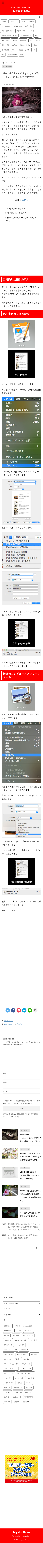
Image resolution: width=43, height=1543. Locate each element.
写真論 (14, 40)
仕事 (36, 35)
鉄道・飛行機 (12, 54)
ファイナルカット (11, 1364)
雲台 (26, 1402)
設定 (16, 1402)
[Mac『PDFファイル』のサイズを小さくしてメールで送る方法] (24, 1010)
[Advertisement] (21, 251)
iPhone (28, 1331)
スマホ (34, 1354)
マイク (7, 1378)
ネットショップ (26, 35)
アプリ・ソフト (22, 31)
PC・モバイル (6, 26)
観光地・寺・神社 (24, 50)
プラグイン (26, 1368)
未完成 (14, 45)
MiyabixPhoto (21, 10)
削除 (29, 1383)
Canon (8, 1331)
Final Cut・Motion (28, 21)
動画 (7, 1387)
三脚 (19, 1383)
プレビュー (19, 1024)
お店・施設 (28, 26)
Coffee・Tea (14, 21)
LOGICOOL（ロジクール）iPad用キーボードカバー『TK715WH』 (30, 1175)
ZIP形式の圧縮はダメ (16, 208)
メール (5, 1082)
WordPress (18, 26)
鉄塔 (3, 54)
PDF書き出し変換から (16, 213)
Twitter (7, 1340)
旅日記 (38, 40)
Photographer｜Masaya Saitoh (21, 1536)
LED (6, 1335)
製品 (13, 50)
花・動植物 (5, 50)
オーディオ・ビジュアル (9, 35)
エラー (24, 1349)
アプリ (33, 1340)
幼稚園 (18, 1392)
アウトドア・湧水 (7, 31)
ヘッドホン (9, 1373)
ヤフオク (30, 1378)
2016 (7, 1326)
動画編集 (18, 1387)
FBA (18, 1331)
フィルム (26, 1364)
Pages (10, 1024)
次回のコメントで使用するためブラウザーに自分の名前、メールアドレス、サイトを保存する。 (21, 1102)
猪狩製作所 (29, 1397)
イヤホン (20, 1345)
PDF (14, 1024)
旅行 (7, 1397)
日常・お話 (5, 45)
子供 (7, 1392)
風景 (21, 54)
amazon (27, 1326)
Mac (5, 1024)
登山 (35, 45)
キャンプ (8, 1354)
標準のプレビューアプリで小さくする (21, 219)
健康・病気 (5, 40)
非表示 (25, 200)
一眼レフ (8, 1383)
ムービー (19, 1378)
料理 (31, 40)
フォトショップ (10, 1368)
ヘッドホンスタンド (26, 1373)
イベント (33, 31)
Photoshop (28, 1335)
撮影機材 (23, 40)
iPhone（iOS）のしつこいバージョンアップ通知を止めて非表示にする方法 (30, 1156)
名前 (4, 1073)
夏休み (29, 1387)
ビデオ (25, 1359)
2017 (17, 1326)
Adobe (4, 21)
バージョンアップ (11, 1359)
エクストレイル (10, 1349)
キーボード (22, 1354)
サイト (5, 1091)
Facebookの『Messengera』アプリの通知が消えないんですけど (30, 1137)
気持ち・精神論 (25, 45)
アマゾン (8, 1345)
